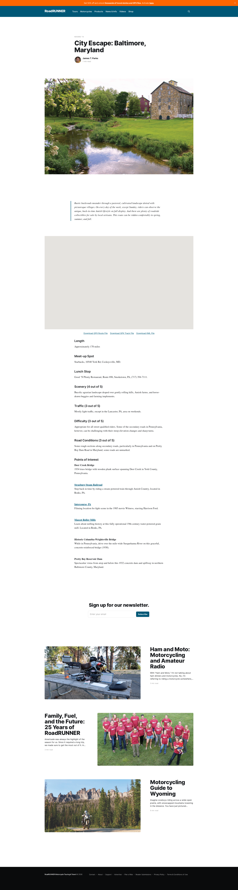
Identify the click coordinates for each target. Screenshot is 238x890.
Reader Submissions (143, 874)
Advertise (118, 874)
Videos (122, 11)
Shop (130, 11)
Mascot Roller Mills (85, 520)
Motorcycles (86, 11)
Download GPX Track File (122, 333)
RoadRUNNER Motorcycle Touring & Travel (60, 874)
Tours (75, 11)
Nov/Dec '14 (79, 37)
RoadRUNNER (55, 11)
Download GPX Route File (96, 333)
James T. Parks (90, 58)
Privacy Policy (159, 874)
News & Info (111, 11)
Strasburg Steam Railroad (88, 485)
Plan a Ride (128, 874)
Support (108, 874)
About (100, 874)
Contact (92, 874)
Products (98, 11)
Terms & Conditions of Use (177, 874)
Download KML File (145, 333)
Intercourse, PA (82, 504)
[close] (235, 3)
